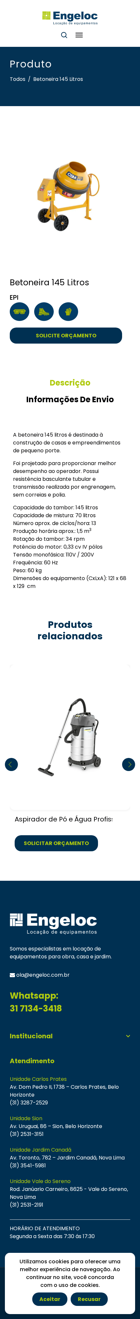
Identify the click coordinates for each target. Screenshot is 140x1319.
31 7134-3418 (36, 1008)
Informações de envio (70, 399)
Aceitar (49, 1299)
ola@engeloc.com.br (42, 975)
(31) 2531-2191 (26, 1205)
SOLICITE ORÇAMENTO (66, 335)
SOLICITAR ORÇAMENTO (56, 843)
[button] (128, 764)
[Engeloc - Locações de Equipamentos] (70, 18)
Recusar (89, 1299)
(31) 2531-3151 (27, 1134)
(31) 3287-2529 (29, 1102)
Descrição (70, 382)
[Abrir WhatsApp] (123, 1302)
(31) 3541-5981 (28, 1165)
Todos (17, 79)
